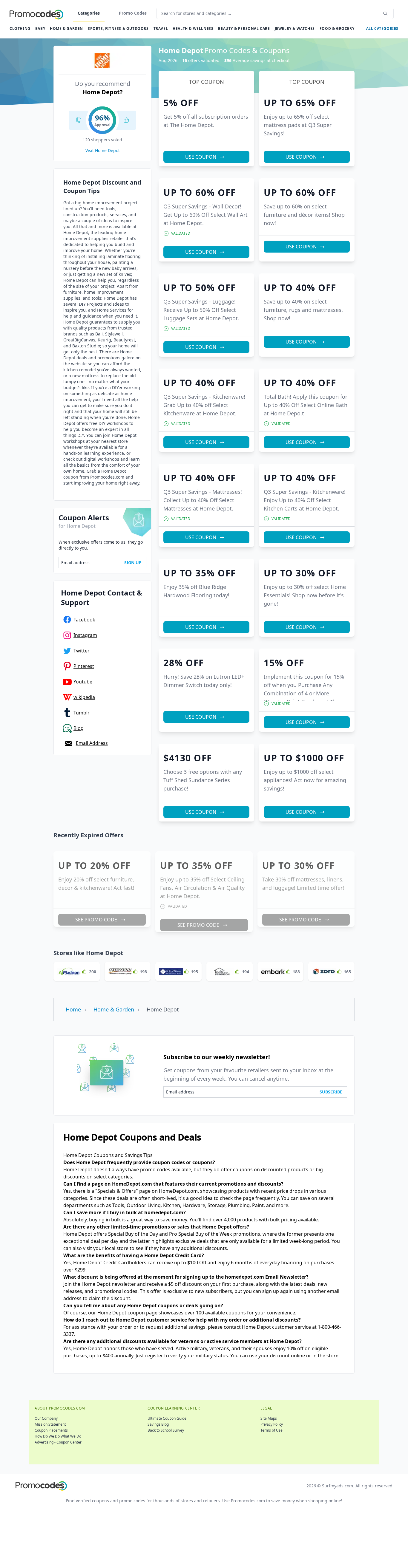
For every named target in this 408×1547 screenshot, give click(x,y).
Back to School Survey (166, 1430)
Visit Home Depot (102, 150)
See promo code (96, 919)
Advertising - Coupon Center (58, 1442)
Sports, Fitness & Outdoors (118, 28)
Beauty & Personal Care (244, 28)
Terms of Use (271, 1430)
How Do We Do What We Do (58, 1436)
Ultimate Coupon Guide (167, 1418)
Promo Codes (133, 13)
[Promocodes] (36, 13)
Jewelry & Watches (295, 28)
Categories (89, 13)
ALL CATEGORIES (382, 28)
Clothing (20, 28)
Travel (161, 28)
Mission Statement (50, 1424)
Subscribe (331, 1092)
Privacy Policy (271, 1424)
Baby (40, 28)
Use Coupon (200, 157)
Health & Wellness (193, 28)
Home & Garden (66, 28)
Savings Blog (158, 1424)
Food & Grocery (337, 28)
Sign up (133, 562)
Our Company (46, 1418)
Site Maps (268, 1418)
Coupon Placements (51, 1430)
